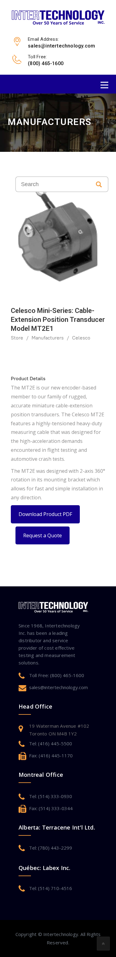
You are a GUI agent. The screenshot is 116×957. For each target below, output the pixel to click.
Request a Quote (42, 535)
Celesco (81, 338)
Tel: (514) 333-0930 (50, 796)
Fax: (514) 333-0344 (51, 808)
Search (99, 184)
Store (17, 338)
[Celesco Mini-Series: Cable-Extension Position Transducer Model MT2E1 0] (58, 235)
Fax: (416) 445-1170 (51, 755)
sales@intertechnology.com (58, 687)
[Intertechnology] (58, 17)
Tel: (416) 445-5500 (50, 743)
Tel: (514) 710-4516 (50, 888)
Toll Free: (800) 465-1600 (56, 675)
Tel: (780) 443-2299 (50, 848)
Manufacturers (48, 338)
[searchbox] (52, 184)
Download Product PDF (45, 514)
